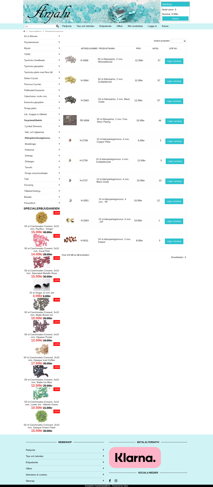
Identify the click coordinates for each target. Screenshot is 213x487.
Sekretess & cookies (36, 474)
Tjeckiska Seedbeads (34, 60)
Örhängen (29, 161)
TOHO (27, 54)
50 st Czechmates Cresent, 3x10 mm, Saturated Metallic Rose (41, 272)
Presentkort (29, 203)
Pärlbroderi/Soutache (34, 90)
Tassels (28, 167)
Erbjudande (105, 26)
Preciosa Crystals (32, 84)
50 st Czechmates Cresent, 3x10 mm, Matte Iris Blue (41, 381)
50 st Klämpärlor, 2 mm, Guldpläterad (110, 80)
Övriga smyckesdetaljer (36, 173)
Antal (155, 48)
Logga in (152, 26)
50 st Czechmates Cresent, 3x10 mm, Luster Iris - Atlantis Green (41, 403)
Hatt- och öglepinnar (34, 132)
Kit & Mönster (30, 36)
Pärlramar (29, 150)
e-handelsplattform (101, 486)
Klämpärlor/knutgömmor (54, 31)
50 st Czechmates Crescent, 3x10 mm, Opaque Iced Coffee (41, 358)
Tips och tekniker (85, 26)
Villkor (119, 26)
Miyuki (27, 48)
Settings (28, 155)
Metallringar (30, 144)
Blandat (27, 197)
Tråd (26, 179)
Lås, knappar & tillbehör (35, 114)
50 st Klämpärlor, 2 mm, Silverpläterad (110, 60)
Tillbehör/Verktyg (32, 191)
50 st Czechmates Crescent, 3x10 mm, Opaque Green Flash (41, 426)
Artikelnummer (89, 48)
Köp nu (173, 48)
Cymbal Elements (33, 126)
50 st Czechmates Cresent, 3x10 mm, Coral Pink (41, 249)
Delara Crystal (31, 78)
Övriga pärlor (30, 108)
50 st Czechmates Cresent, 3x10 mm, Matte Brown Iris (41, 313)
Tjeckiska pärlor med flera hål (38, 72)
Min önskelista (135, 26)
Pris (138, 48)
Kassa (175, 18)
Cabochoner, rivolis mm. (35, 96)
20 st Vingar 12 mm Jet (41, 292)
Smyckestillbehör (35, 31)
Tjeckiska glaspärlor (33, 66)
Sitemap (30, 480)
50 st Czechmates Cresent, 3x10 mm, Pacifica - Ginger (41, 227)
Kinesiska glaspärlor (34, 102)
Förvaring (28, 185)
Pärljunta (67, 26)
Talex (125, 486)
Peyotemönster (31, 42)
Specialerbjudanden (42, 208)
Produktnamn (107, 48)
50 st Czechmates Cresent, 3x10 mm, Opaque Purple (41, 335)
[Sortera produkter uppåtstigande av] (70, 48)
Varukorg (167, 4)
